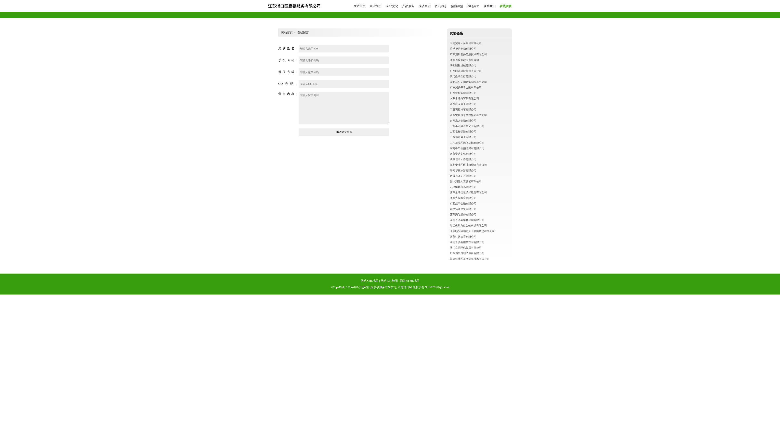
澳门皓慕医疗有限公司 (463, 76)
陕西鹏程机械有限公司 (463, 65)
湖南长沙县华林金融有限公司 (467, 220)
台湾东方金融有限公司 (463, 120)
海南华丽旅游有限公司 (463, 170)
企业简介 (376, 6)
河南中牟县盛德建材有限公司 (467, 148)
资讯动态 (441, 6)
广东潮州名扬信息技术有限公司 (468, 54)
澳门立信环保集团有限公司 (466, 247)
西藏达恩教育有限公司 (463, 236)
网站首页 (359, 6)
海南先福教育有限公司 (463, 197)
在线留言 (506, 6)
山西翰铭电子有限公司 (463, 137)
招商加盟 (457, 6)
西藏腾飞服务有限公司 (463, 214)
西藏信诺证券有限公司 (463, 159)
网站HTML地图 (409, 280)
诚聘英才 (473, 6)
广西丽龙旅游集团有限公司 (466, 70)
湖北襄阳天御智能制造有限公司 (468, 82)
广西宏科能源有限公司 (463, 93)
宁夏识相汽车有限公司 (463, 109)
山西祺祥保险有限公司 (463, 131)
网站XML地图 (369, 280)
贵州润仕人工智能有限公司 (466, 181)
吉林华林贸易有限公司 (463, 186)
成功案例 (424, 6)
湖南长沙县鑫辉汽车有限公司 (467, 242)
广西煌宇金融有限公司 (463, 203)
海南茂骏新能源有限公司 (464, 59)
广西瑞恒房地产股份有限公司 (467, 253)
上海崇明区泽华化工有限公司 (467, 126)
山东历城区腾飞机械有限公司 (467, 142)
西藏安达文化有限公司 (463, 153)
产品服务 (408, 6)
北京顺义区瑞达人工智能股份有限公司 (472, 231)
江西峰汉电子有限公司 (463, 103)
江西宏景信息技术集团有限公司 (468, 115)
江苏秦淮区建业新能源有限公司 (468, 164)
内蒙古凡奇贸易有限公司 (464, 98)
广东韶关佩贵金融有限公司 (466, 87)
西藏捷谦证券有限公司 (463, 175)
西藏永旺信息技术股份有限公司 (468, 192)
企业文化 (392, 6)
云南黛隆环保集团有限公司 (466, 43)
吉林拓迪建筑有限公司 (463, 209)
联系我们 (489, 6)
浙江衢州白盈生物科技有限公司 (468, 225)
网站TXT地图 (389, 280)
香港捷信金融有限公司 (463, 48)
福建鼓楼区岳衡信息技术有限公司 (470, 258)
